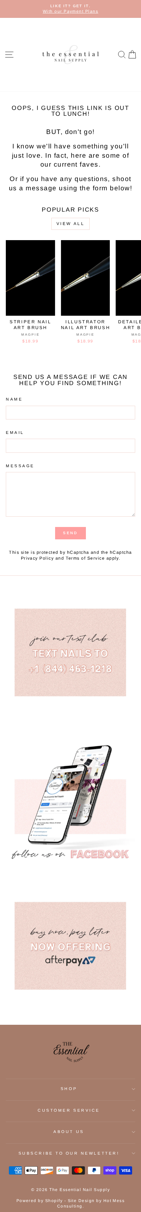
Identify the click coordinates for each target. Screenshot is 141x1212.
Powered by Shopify (39, 1200)
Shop (69, 1088)
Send (70, 533)
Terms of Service (85, 558)
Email (15, 432)
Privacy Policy (37, 558)
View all (70, 223)
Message (20, 465)
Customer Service (69, 1110)
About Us (68, 1131)
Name (14, 399)
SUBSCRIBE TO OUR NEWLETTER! (68, 1153)
